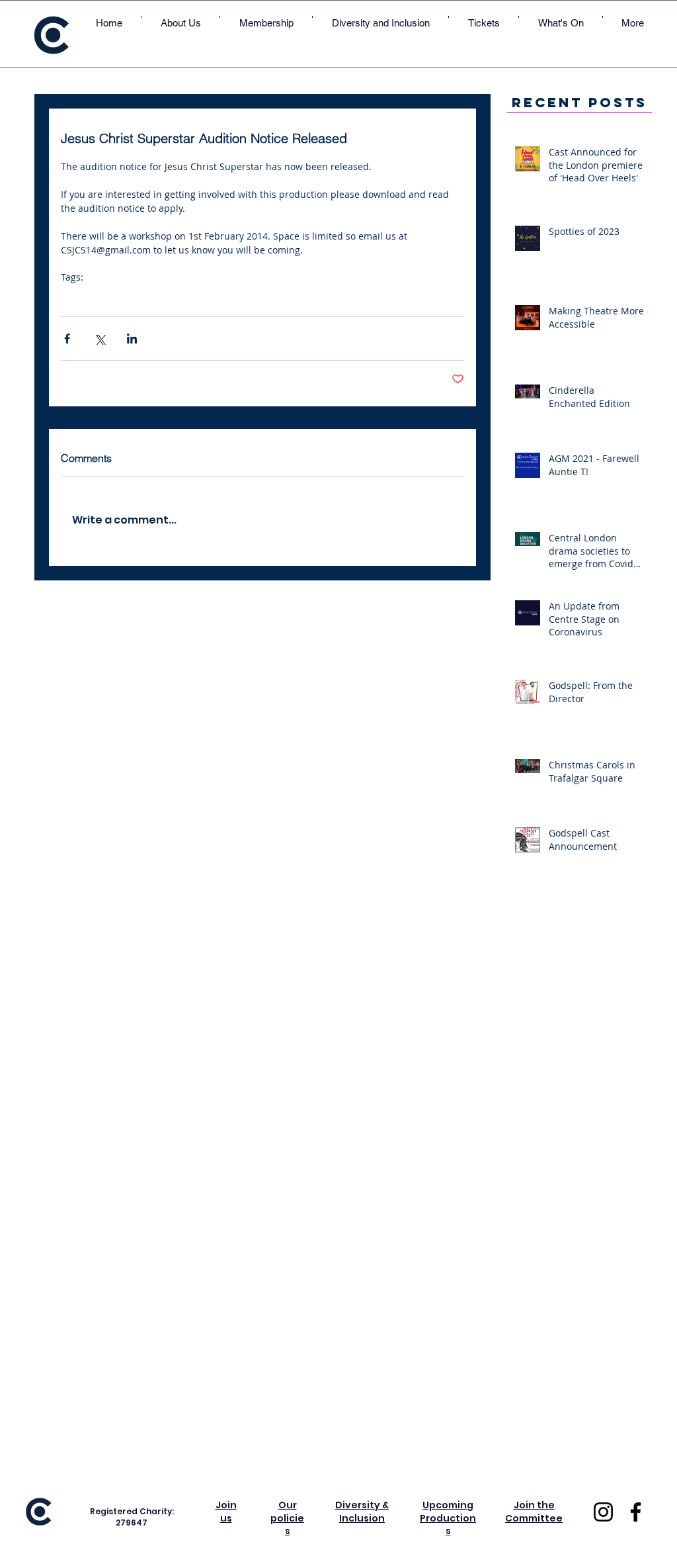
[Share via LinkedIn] (132, 338)
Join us (226, 1511)
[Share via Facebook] (67, 338)
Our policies (287, 1517)
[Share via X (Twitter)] (99, 338)
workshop (186, 297)
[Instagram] (603, 1512)
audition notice (123, 297)
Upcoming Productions (448, 1517)
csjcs (71, 297)
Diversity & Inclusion (362, 1511)
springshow (241, 297)
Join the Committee (534, 1511)
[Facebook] (636, 1512)
